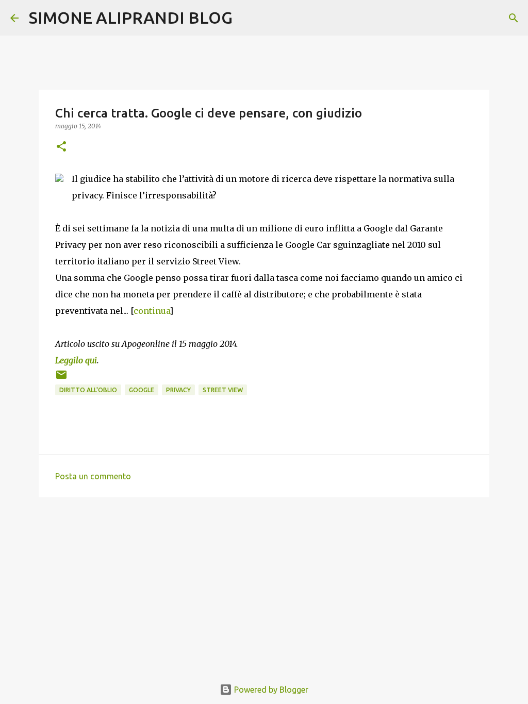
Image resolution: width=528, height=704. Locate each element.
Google (141, 390)
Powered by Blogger (270, 689)
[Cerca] (247, 18)
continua (152, 311)
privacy (178, 390)
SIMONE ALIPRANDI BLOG (131, 17)
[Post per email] (61, 378)
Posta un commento (93, 476)
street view (223, 390)
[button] (61, 147)
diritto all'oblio (88, 390)
